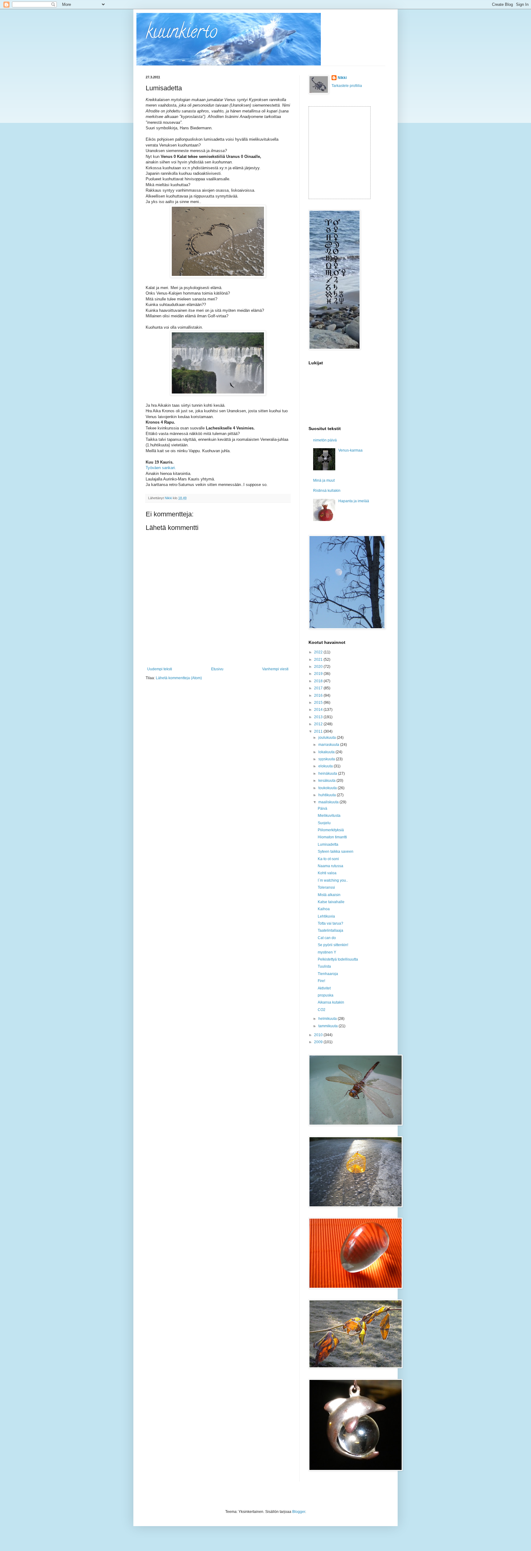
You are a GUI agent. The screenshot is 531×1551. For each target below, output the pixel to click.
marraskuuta (329, 744)
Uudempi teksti (159, 669)
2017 (319, 688)
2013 (319, 717)
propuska (325, 995)
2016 (319, 695)
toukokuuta (328, 788)
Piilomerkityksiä (331, 830)
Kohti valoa (327, 873)
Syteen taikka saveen (335, 851)
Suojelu (324, 823)
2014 (319, 709)
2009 (319, 1042)
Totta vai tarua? (330, 923)
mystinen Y (327, 952)
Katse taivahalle (331, 902)
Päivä (322, 808)
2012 (319, 724)
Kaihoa (324, 909)
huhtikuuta (327, 795)
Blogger (298, 1512)
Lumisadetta (328, 844)
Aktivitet (324, 988)
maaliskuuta (329, 802)
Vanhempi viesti (275, 669)
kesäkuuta (327, 780)
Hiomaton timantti (332, 837)
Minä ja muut (324, 480)
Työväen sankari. (161, 467)
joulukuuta (327, 737)
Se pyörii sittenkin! (333, 945)
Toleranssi (326, 887)
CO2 (321, 1010)
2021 (319, 659)
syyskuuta (327, 759)
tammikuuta (328, 1026)
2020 (319, 666)
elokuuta (326, 766)
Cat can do (327, 938)
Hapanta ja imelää (353, 501)
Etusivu (217, 669)
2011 (319, 731)
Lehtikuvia (326, 916)
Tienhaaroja (328, 974)
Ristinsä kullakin (326, 490)
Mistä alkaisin (329, 895)
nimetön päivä (325, 440)
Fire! (321, 981)
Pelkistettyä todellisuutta (338, 959)
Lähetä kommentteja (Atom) (179, 678)
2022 (319, 652)
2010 (319, 1035)
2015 (319, 702)
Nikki (342, 78)
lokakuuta (327, 752)
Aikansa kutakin (331, 1002)
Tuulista (324, 966)
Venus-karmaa (350, 450)
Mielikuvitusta (329, 815)
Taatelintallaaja (330, 930)
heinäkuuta (328, 773)
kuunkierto (181, 33)
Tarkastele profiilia (347, 86)
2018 (319, 681)
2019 (319, 674)
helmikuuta (328, 1018)
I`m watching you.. (333, 880)
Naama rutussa (330, 866)
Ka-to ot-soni (328, 859)
